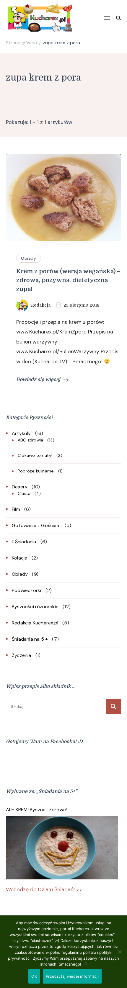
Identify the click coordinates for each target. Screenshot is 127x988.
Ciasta (24, 493)
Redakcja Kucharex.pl (35, 623)
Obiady (28, 258)
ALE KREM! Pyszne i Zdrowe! (36, 810)
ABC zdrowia (30, 440)
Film (16, 509)
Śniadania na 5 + (30, 639)
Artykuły (21, 433)
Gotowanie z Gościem (36, 525)
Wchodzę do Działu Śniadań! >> (44, 889)
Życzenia (21, 655)
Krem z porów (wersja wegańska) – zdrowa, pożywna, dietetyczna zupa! (68, 280)
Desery (19, 487)
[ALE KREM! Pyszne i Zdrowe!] (62, 847)
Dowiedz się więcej (38, 379)
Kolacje (19, 558)
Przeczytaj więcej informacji (72, 976)
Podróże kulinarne (36, 471)
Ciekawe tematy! (35, 455)
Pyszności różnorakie (35, 606)
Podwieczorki (26, 590)
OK (34, 976)
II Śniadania (24, 542)
